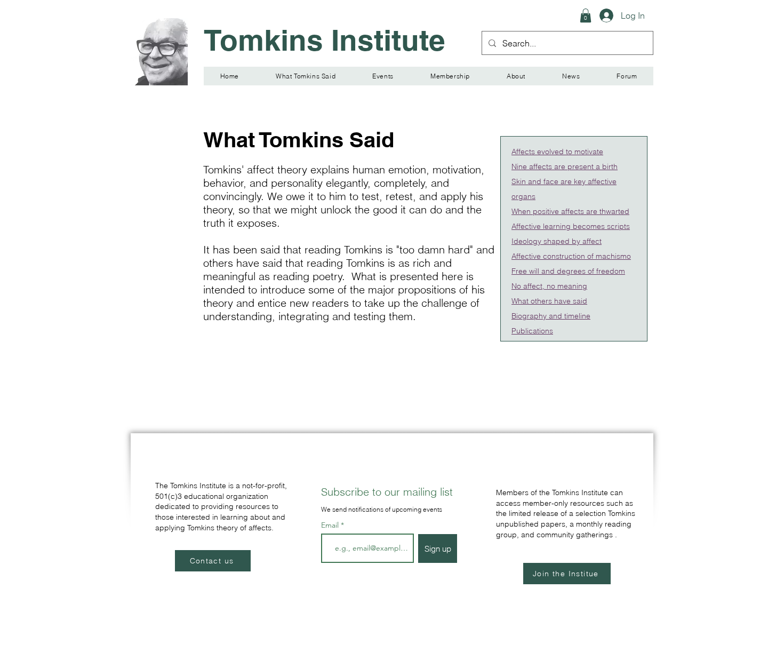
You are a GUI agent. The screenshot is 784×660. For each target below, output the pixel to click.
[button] (585, 15)
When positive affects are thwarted (570, 211)
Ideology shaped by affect (556, 241)
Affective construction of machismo (571, 256)
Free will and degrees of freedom (568, 271)
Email (331, 525)
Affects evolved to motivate (557, 151)
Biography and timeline (550, 316)
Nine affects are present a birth (564, 166)
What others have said (549, 301)
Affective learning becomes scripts (570, 226)
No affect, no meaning (549, 286)
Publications (532, 331)
